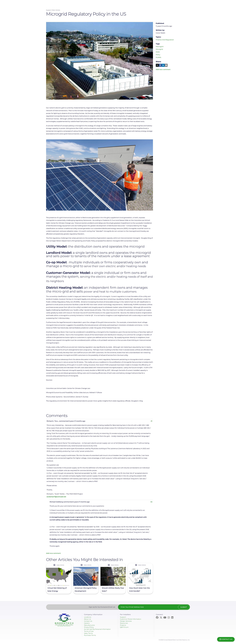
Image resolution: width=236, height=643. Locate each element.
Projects (123, 625)
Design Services (126, 621)
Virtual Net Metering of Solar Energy (57, 589)
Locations (87, 617)
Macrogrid (159, 46)
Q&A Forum (124, 627)
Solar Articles (56, 10)
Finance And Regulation (165, 40)
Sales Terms (88, 633)
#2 (151, 502)
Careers (87, 623)
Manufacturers (89, 625)
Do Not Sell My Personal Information (97, 629)
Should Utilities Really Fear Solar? (113, 589)
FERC (158, 52)
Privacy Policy (89, 627)
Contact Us (88, 621)
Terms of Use (89, 631)
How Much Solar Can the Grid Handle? (139, 589)
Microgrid (159, 49)
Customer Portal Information (130, 619)
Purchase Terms (90, 635)
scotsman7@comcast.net (56, 497)
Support (48, 10)
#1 (151, 421)
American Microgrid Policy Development (86, 589)
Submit (183, 607)
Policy (158, 55)
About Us (87, 619)
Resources (124, 623)
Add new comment (53, 553)
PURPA (158, 57)
